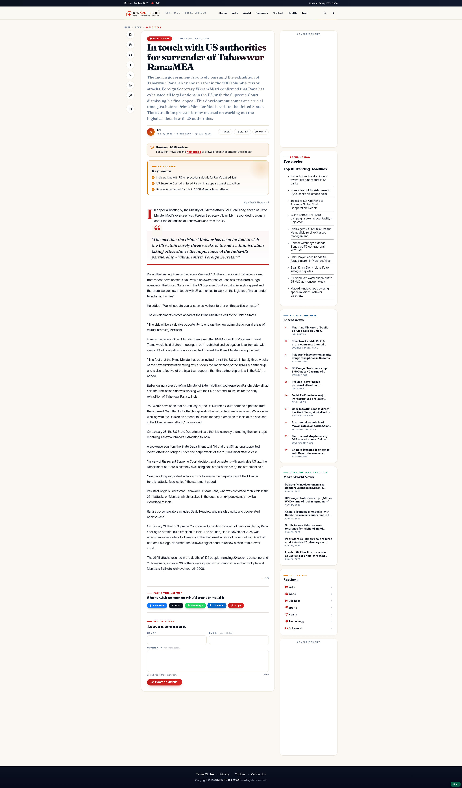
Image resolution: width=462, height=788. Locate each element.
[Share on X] (130, 75)
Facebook (158, 605)
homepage (194, 151)
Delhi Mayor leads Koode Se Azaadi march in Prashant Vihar (311, 258)
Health (292, 13)
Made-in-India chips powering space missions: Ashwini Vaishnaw (310, 292)
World (247, 13)
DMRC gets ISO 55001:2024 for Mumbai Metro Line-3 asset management (311, 232)
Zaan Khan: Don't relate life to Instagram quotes (310, 269)
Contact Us (258, 774)
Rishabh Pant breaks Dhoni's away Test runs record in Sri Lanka (309, 179)
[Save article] (130, 35)
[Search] (325, 13)
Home (223, 13)
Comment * (163, 648)
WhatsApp (197, 605)
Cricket (278, 13)
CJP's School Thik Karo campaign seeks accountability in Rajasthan (312, 218)
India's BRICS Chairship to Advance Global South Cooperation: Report (307, 204)
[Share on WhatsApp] (130, 85)
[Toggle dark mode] (333, 13)
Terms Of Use (205, 774)
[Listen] (130, 55)
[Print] (130, 45)
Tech (304, 13)
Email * (221, 633)
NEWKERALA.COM (228, 780)
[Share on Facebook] (130, 65)
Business (262, 13)
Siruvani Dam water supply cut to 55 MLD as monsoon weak (311, 279)
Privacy (224, 774)
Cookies (240, 774)
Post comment (166, 682)
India (235, 13)
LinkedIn (219, 605)
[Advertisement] (308, 90)
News (138, 27)
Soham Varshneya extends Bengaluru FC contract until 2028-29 (308, 246)
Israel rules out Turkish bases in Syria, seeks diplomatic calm (310, 192)
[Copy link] (130, 95)
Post (177, 605)
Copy (238, 605)
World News (153, 27)
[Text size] (130, 109)
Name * (151, 633)
